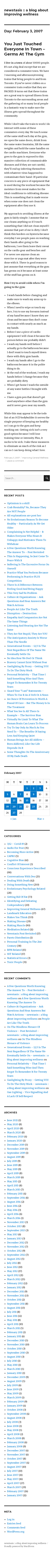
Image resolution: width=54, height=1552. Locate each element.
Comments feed (16, 1527)
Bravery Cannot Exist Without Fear (27, 662)
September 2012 (16, 1254)
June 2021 (12, 1120)
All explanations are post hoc (24, 515)
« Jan (13, 818)
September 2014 (16, 1197)
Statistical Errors (17, 958)
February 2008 (15, 1442)
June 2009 (13, 1389)
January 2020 (14, 1140)
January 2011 (14, 1336)
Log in (10, 1519)
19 (7, 806)
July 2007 (12, 1470)
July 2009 (12, 1385)
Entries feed (14, 1523)
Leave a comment (15, 461)
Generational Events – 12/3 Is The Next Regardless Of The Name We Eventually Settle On (26, 650)
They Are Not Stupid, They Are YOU (27, 633)
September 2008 (16, 1413)
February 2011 (14, 1332)
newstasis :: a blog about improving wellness (26, 12)
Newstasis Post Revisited (21, 933)
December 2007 (16, 1450)
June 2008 (13, 1426)
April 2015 (13, 1185)
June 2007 (12, 1475)
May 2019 (12, 1169)
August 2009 (14, 1381)
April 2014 (13, 1214)
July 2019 (12, 1161)
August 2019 (14, 1156)
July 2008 (12, 1422)
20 (14, 806)
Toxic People (14, 962)
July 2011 (12, 1311)
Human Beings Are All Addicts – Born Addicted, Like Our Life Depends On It (25, 743)
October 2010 (14, 1348)
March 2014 (13, 1218)
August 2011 (13, 1307)
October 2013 (14, 1226)
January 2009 (14, 1405)
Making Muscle (16, 925)
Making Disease (16, 921)
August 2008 (14, 1417)
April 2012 (13, 1275)
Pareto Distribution (18, 937)
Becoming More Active (20, 852)
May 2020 (12, 1124)
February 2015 (15, 1193)
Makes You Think (17, 917)
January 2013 (14, 1238)
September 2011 (16, 1303)
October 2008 (15, 1409)
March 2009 (14, 1397)
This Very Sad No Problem (22, 593)
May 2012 (12, 1271)
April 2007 (13, 1483)
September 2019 (16, 1152)
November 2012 (15, 1246)
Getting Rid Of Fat (17, 896)
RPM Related (14, 949)
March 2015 (13, 1189)
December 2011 (15, 1291)
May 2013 (12, 1234)
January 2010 (14, 1373)
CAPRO (11, 856)
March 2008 (14, 1438)
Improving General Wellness (35, 458)
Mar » (40, 818)
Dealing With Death (18, 880)
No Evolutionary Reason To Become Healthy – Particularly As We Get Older (27, 523)
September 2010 (16, 1352)
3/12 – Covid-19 (15, 843)
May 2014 (12, 1209)
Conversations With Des (21, 876)
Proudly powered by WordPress (19, 1546)
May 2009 (12, 1393)
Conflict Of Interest (18, 864)
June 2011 (12, 1315)
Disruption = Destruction (21, 613)
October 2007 (14, 1458)
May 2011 (12, 1320)
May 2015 (12, 1181)
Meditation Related (18, 929)
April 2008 (13, 1434)
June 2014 (12, 1205)
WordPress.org (15, 1531)
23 (33, 806)
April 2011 (12, 1324)
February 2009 (15, 1401)
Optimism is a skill (18, 503)
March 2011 (13, 1328)
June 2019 (12, 1165)
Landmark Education (19, 913)
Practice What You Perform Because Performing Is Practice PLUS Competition (27, 576)
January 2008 (14, 1446)
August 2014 (14, 1201)
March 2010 (13, 1369)
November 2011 (15, 1295)
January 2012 (14, 1287)
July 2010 (12, 1360)
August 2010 (14, 1356)
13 (14, 800)
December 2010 (15, 1340)
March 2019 (13, 1177)
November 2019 (15, 1148)
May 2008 (12, 1430)
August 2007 (14, 1466)
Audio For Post (15, 847)
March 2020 (14, 1132)
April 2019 (13, 1173)
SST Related (14, 953)
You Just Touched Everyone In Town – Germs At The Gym (24, 48)
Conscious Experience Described (26, 868)
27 (14, 812)
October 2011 (14, 1299)
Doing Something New (20, 884)
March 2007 (14, 1487)
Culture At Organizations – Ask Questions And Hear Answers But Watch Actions (26, 601)
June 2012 (12, 1267)
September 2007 (16, 1462)
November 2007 (16, 1454)
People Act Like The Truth (22, 609)
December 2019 (15, 1144)
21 (20, 806)
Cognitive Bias (15, 860)
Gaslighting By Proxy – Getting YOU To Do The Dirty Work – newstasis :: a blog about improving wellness (28, 1084)
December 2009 (16, 1377)
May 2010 (12, 1364)
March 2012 (13, 1279)
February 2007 (15, 1491)
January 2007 (14, 1495)
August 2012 (14, 1258)
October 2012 (14, 1250)
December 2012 (15, 1242)
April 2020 (13, 1128)
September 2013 (16, 1230)
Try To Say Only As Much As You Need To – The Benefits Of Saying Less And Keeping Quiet (26, 731)
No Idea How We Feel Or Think (24, 658)
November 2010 (16, 1344)
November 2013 (15, 1222)
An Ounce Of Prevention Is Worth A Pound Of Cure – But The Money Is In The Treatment (28, 703)
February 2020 (15, 1136)
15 (27, 800)
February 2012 (15, 1283)
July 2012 (12, 1262)
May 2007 (12, 1479)
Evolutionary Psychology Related (26, 888)
